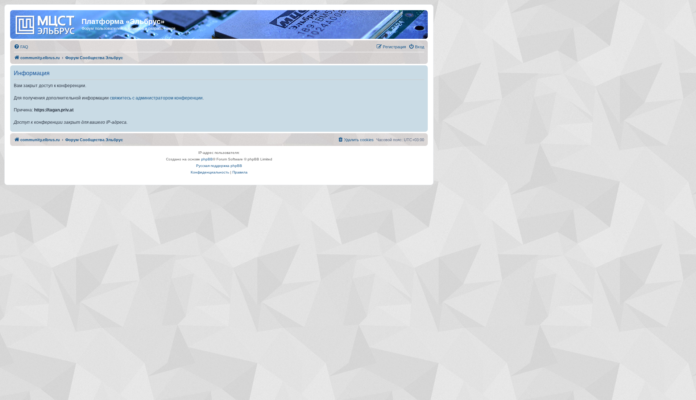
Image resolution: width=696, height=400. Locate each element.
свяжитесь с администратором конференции (156, 98)
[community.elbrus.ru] (47, 23)
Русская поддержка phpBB (219, 166)
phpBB (207, 159)
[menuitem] (21, 46)
